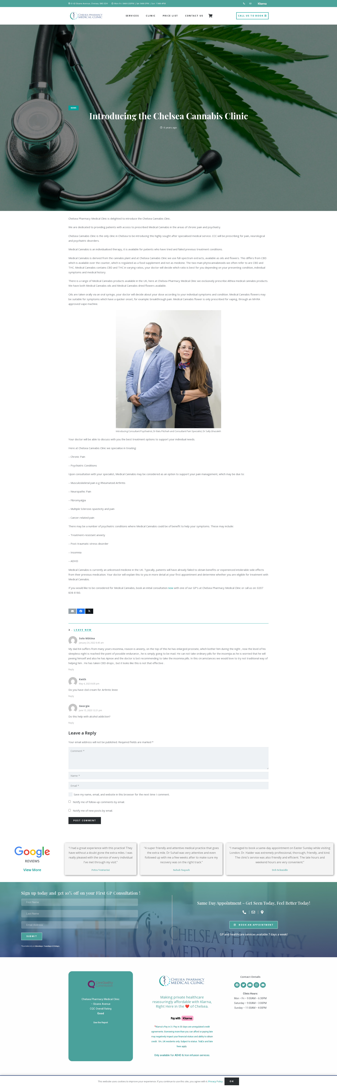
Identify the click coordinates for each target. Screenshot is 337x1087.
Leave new (83, 629)
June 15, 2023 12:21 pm (90, 710)
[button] (140, 15)
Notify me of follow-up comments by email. (99, 802)
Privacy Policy (215, 1081)
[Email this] (72, 611)
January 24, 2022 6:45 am (91, 642)
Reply (71, 669)
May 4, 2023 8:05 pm (89, 683)
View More (32, 869)
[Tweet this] (89, 611)
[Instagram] (256, 985)
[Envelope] (263, 985)
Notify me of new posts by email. (93, 810)
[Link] (244, 3)
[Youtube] (250, 985)
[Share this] (81, 611)
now (170, 588)
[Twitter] (243, 985)
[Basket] (210, 15)
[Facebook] (237, 985)
